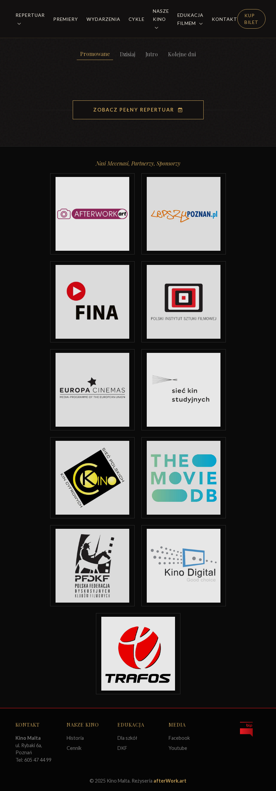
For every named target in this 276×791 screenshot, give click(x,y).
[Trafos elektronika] (138, 654)
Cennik (74, 748)
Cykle (136, 19)
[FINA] (92, 302)
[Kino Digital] (183, 566)
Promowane (95, 53)
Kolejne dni (182, 54)
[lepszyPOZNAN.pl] (183, 214)
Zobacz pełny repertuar (133, 110)
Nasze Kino (161, 15)
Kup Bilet (251, 19)
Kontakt (224, 19)
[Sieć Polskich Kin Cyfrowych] (92, 478)
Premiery (65, 19)
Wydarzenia (103, 19)
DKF (122, 748)
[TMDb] (183, 478)
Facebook (179, 738)
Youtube (178, 748)
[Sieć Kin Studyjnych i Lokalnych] (183, 390)
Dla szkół (127, 738)
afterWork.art (169, 781)
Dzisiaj (127, 54)
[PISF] (183, 302)
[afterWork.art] (92, 214)
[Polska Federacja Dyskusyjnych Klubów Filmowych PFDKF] (92, 566)
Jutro (151, 54)
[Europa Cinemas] (92, 390)
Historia (75, 738)
